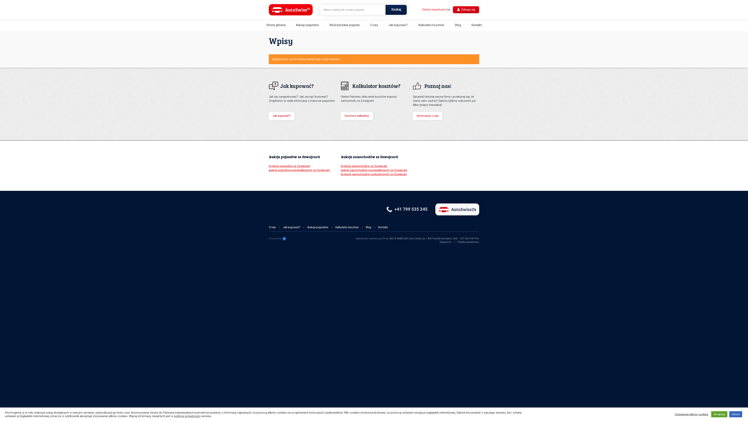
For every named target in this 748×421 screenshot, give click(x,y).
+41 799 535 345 (411, 209)
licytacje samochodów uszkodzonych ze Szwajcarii (374, 174)
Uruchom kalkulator (357, 116)
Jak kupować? (398, 25)
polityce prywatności (187, 416)
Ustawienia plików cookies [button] (691, 414)
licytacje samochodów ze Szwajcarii (364, 166)
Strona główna (276, 25)
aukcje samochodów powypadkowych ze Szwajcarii (374, 170)
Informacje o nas (428, 116)
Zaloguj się (467, 9)
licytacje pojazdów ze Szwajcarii (289, 166)
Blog (458, 25)
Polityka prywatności (468, 242)
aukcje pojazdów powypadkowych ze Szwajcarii (299, 170)
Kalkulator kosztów (431, 25)
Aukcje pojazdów (307, 25)
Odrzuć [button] (736, 414)
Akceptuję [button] (719, 414)
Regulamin (445, 242)
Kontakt (476, 25)
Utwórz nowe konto (434, 9)
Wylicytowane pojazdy (344, 25)
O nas (374, 25)
